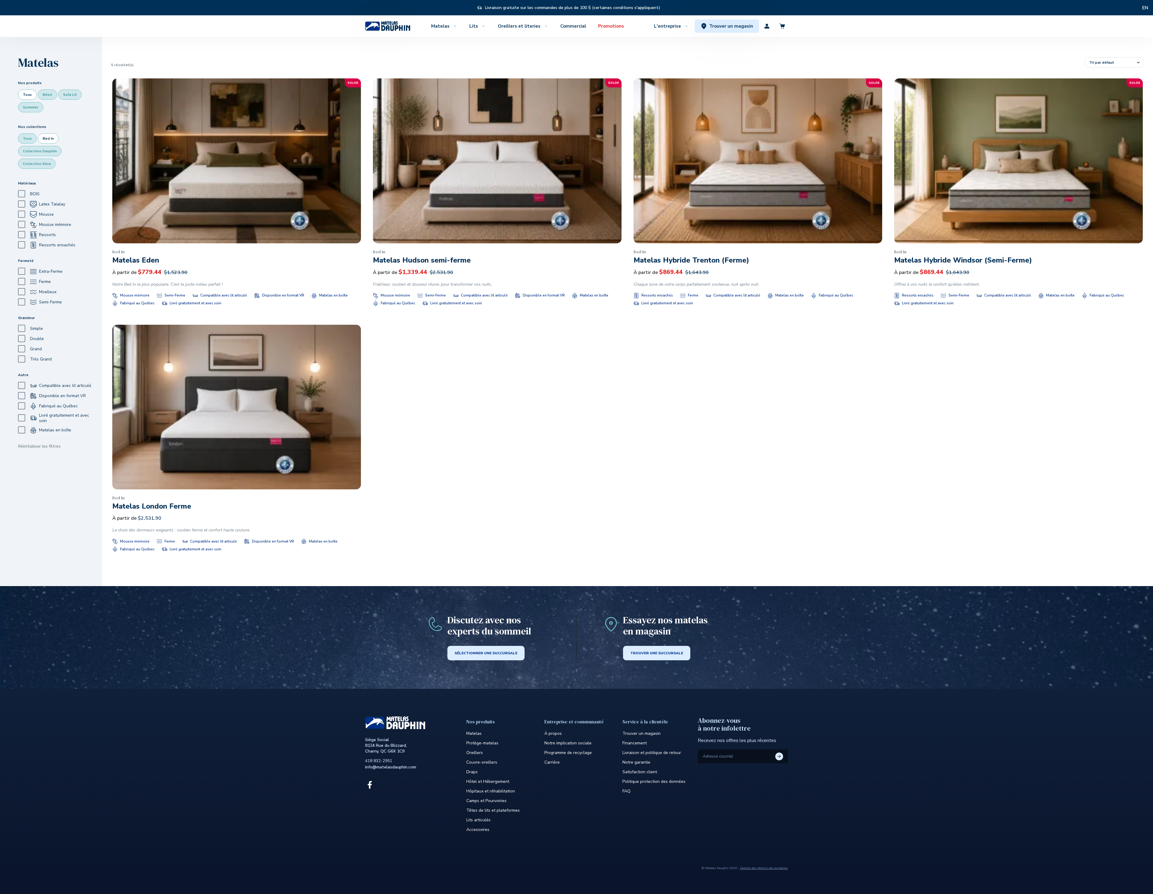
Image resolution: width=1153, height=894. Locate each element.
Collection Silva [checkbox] (37, 163)
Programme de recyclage (568, 753)
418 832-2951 (378, 761)
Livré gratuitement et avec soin (64, 418)
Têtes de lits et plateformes (493, 810)
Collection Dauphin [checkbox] (40, 151)
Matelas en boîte (55, 430)
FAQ (626, 791)
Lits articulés (478, 820)
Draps (472, 772)
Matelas (474, 733)
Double (37, 339)
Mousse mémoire (55, 224)
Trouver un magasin (641, 733)
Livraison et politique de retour (651, 753)
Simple (36, 328)
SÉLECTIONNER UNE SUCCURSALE (486, 653)
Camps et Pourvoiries (486, 801)
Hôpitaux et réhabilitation (490, 791)
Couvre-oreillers (481, 762)
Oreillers (474, 753)
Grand (36, 349)
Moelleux (47, 292)
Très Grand (41, 359)
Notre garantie (636, 762)
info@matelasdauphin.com (390, 767)
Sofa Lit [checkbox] (70, 94)
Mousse (46, 214)
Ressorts (47, 235)
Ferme (45, 281)
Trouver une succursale (656, 653)
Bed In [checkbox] (48, 138)
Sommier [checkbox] (30, 107)
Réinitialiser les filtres (39, 446)
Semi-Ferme (50, 302)
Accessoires (477, 829)
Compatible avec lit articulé (65, 385)
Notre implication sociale (568, 743)
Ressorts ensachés (57, 245)
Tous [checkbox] (27, 94)
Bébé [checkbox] (47, 94)
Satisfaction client (639, 772)
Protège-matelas (482, 743)
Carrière (552, 762)
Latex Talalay (52, 204)
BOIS (35, 194)
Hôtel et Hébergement (487, 781)
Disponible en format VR (62, 396)
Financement (634, 743)
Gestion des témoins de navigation (764, 868)
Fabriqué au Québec (58, 406)
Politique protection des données (653, 781)
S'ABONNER (779, 756)
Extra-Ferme (50, 271)
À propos (553, 733)
